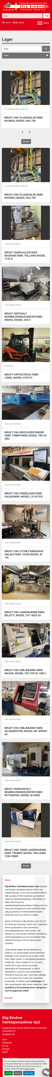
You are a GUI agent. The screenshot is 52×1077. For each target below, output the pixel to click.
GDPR (5, 1052)
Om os (5, 1046)
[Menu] (40, 23)
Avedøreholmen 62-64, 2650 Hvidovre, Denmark (24, 1028)
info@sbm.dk (8, 1034)
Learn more (29, 1073)
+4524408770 (8, 1031)
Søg (46, 15)
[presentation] (22, 132)
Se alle (26, 141)
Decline (18, 1073)
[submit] (46, 49)
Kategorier (7, 1042)
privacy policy (29, 1069)
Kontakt (9, 998)
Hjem (4, 1039)
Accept (8, 1073)
